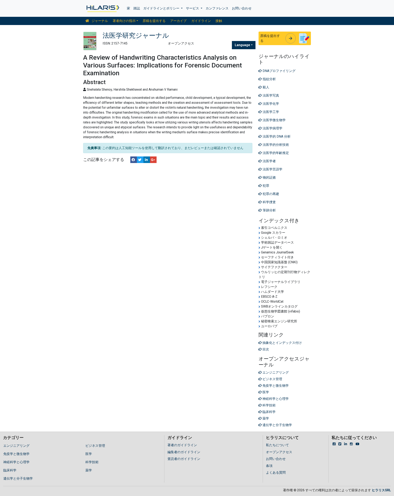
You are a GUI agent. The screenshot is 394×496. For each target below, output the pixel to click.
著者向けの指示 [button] (124, 21)
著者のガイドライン (182, 445)
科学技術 (91, 462)
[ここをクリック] (102, 8)
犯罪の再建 (270, 194)
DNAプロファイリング (279, 71)
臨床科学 (9, 470)
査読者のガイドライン (183, 459)
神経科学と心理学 (16, 462)
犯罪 (265, 186)
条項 (269, 466)
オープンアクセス (279, 452)
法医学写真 (270, 95)
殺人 (265, 87)
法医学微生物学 (274, 120)
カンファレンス (217, 8)
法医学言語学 (272, 169)
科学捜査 (269, 202)
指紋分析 (269, 79)
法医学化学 (270, 104)
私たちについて (277, 445)
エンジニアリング (16, 446)
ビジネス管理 (95, 446)
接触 (218, 21)
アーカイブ (178, 21)
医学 (88, 454)
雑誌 (136, 8)
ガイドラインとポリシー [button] (161, 8)
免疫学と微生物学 (16, 454)
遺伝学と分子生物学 (18, 478)
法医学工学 (270, 112)
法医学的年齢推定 (275, 153)
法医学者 (269, 161)
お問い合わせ (242, 8)
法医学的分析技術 (275, 145)
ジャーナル (99, 21)
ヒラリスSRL (381, 490)
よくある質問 (276, 472)
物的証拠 (269, 177)
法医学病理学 (272, 128)
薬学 (88, 470)
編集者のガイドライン (183, 452)
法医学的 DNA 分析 (276, 136)
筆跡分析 (269, 210)
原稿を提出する (154, 21)
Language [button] (242, 45)
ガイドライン (201, 21)
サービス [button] (193, 8)
